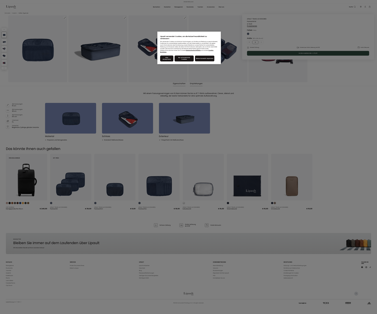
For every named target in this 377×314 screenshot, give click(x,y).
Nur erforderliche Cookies (184, 58)
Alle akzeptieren (167, 58)
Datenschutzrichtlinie (193, 50)
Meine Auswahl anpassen (204, 58)
